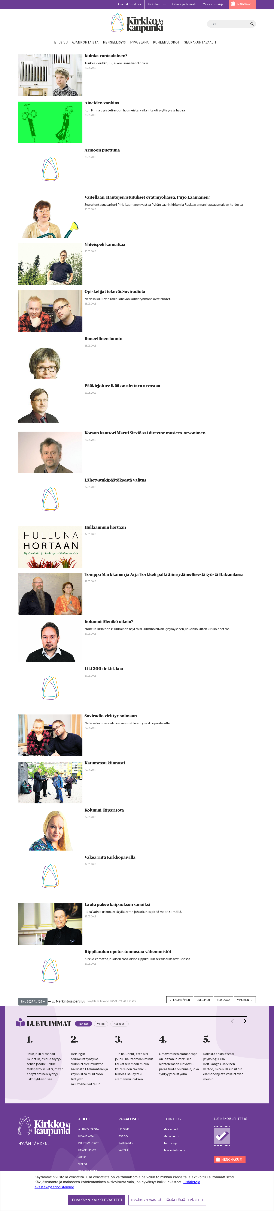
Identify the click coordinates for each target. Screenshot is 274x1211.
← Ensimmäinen (180, 1000)
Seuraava (223, 1000)
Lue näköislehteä (129, 4)
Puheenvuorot (88, 1143)
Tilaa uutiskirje (213, 4)
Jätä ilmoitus (157, 4)
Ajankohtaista (88, 1129)
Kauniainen (126, 1143)
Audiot (83, 1157)
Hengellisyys (87, 1150)
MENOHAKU (245, 4)
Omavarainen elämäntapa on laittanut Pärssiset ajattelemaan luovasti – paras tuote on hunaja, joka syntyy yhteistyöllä (179, 1064)
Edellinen (203, 1000)
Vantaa (123, 1150)
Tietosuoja (170, 1143)
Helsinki (124, 1129)
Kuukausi (119, 1024)
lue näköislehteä (228, 1118)
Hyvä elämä (86, 1136)
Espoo (123, 1136)
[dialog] (137, 1191)
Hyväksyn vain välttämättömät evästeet (167, 1200)
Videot (82, 1164)
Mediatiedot (171, 1136)
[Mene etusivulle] (44, 1126)
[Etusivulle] (137, 23)
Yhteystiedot (172, 1129)
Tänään (83, 1024)
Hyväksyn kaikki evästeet (96, 1200)
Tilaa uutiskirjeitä (174, 1150)
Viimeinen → (245, 1000)
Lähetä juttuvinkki (184, 4)
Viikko (101, 1024)
